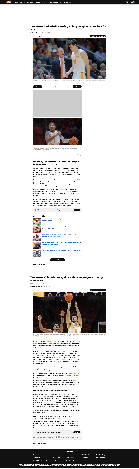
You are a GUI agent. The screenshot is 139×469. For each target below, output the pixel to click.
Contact (68, 455)
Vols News (22, 2)
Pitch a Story (36, 457)
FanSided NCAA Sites (65, 2)
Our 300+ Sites (86, 455)
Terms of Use (70, 457)
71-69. (39, 347)
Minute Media (25, 464)
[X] (127, 2)
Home (35, 264)
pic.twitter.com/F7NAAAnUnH (63, 416)
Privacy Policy (57, 457)
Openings (55, 455)
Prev (37, 87)
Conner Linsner (37, 286)
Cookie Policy (86, 457)
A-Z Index (55, 460)
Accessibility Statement (40, 460)
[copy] (42, 36)
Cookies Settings (71, 460)
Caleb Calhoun (36, 32)
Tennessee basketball (51, 341)
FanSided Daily (100, 455)
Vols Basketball (42, 264)
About (16, 2)
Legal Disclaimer (101, 457)
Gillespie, (74, 373)
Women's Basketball (52, 2)
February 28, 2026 (55, 418)
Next (77, 87)
